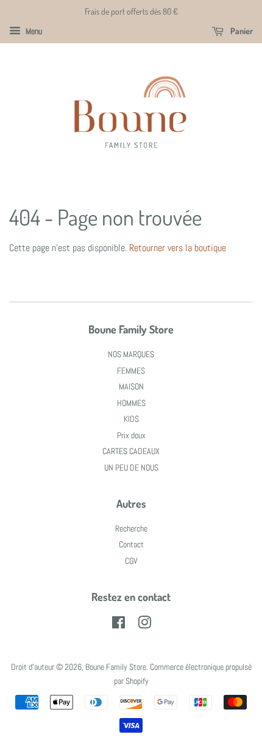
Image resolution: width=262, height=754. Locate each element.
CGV (131, 561)
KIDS (131, 419)
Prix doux (131, 435)
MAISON (131, 387)
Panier (240, 31)
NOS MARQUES (131, 354)
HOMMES (131, 403)
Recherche (131, 529)
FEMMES (131, 371)
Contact (131, 544)
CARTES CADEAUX (131, 451)
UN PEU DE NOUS (131, 468)
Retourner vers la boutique (177, 247)
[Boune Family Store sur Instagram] (144, 625)
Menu (33, 31)
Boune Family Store (115, 667)
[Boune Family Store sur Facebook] (119, 625)
